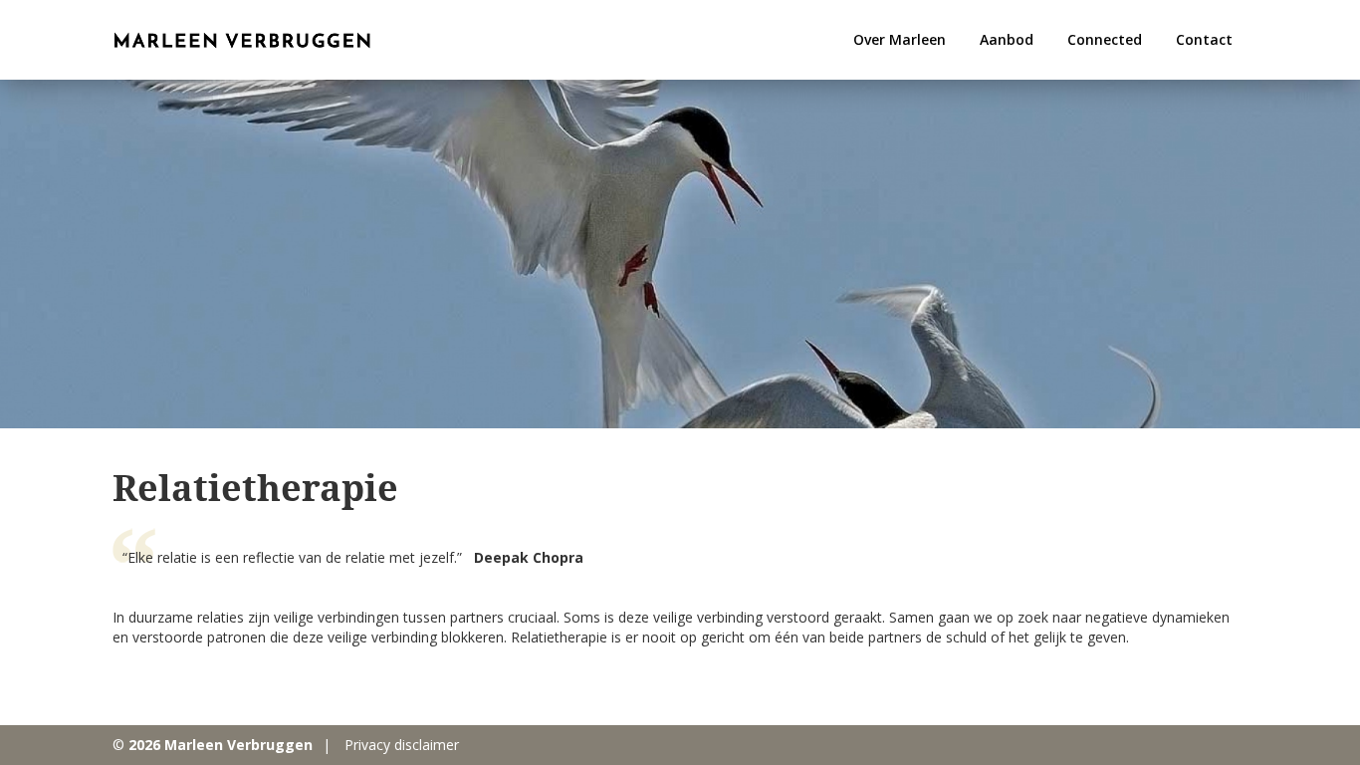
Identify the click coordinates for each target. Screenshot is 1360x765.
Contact (1204, 39)
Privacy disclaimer (401, 744)
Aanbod (1006, 39)
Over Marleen (899, 39)
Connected (1104, 39)
